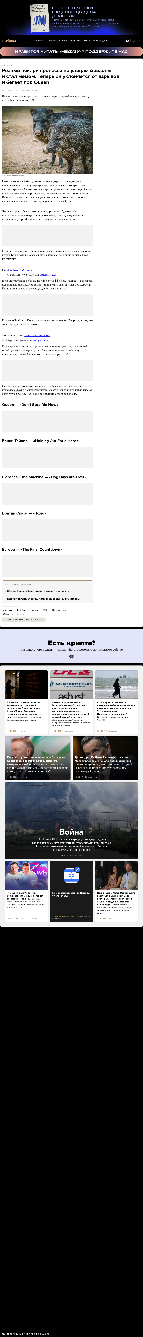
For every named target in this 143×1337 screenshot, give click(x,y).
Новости (39, 41)
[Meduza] (9, 40)
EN (140, 41)
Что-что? (20, 614)
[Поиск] (133, 41)
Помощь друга (101, 41)
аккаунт (19, 390)
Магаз (87, 41)
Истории (52, 41)
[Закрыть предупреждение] (139, 1334)
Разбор (63, 41)
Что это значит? (39, 1334)
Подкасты (75, 41)
